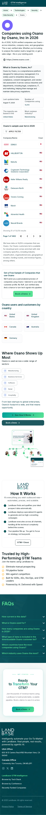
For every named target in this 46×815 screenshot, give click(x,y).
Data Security (8, 15)
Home (5, 10)
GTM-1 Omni (23, 542)
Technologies (20, 10)
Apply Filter (15, 131)
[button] (23, 617)
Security (35, 10)
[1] (30, 236)
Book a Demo (21, 294)
